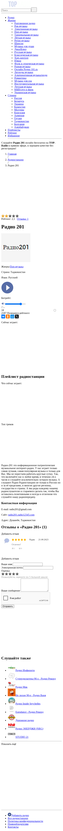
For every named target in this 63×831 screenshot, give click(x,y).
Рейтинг (12, 132)
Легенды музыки (23, 72)
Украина (19, 104)
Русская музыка (23, 52)
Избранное (14, 135)
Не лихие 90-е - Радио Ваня (31, 695)
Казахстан (19, 106)
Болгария (19, 124)
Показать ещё (8, 744)
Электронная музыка (25, 29)
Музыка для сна (23, 81)
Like (59, 310)
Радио (11, 17)
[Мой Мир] (12, 316)
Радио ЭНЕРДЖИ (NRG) (29, 728)
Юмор (17, 60)
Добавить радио (20, 815)
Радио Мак (21, 687)
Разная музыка (22, 66)
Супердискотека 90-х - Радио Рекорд (36, 678)
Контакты (13, 827)
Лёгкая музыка (22, 37)
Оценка (5, 570)
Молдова (19, 109)
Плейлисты (14, 130)
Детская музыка (23, 86)
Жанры (12, 20)
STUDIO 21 (22, 737)
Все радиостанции (18, 818)
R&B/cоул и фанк (23, 89)
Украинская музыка (25, 92)
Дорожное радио (25, 720)
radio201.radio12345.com (21, 514)
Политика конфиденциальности (25, 821)
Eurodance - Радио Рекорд (29, 712)
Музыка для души (24, 46)
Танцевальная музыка (26, 34)
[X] (17, 316)
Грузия (18, 118)
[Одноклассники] (8, 316)
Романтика (20, 78)
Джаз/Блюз (20, 49)
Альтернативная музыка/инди (30, 75)
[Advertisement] (31, 192)
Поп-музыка (21, 32)
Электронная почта (12, 567)
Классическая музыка (26, 55)
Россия (18, 98)
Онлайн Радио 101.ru (26, 69)
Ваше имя (6, 564)
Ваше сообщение (10, 590)
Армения (19, 115)
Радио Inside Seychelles (28, 703)
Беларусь (19, 101)
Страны (12, 95)
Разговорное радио (24, 23)
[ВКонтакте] (3, 316)
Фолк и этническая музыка (29, 63)
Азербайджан (21, 127)
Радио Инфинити (25, 670)
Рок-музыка (20, 26)
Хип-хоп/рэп (21, 58)
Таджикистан (21, 121)
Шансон (18, 43)
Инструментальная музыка (29, 83)
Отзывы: (22, 219)
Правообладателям (18, 824)
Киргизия (19, 112)
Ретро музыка (21, 40)
